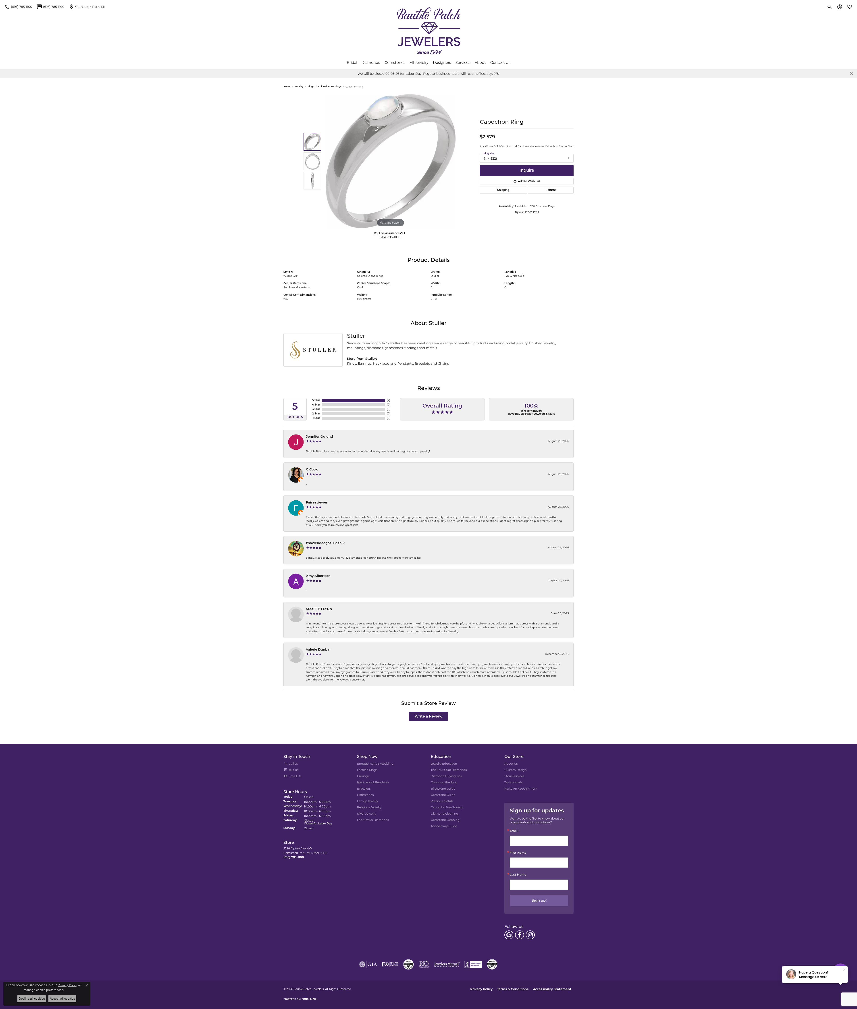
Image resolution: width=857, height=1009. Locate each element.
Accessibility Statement (552, 989)
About (480, 62)
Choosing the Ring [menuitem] (444, 782)
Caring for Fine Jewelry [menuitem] (447, 807)
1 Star (316, 418)
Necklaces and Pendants (393, 364)
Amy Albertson (318, 576)
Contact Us (500, 62)
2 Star (316, 413)
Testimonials (513, 782)
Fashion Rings (367, 770)
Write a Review (429, 716)
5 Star (316, 400)
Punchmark (309, 999)
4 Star (316, 405)
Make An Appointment (520, 788)
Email (514, 831)
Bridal (352, 62)
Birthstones (365, 795)
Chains (443, 364)
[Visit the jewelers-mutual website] (447, 964)
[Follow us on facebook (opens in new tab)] (519, 934)
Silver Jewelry (366, 813)
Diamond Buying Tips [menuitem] (446, 776)
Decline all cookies (32, 998)
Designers (442, 62)
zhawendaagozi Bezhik (325, 543)
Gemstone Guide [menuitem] (443, 795)
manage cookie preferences (43, 990)
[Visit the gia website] (368, 964)
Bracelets (422, 364)
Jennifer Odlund (319, 437)
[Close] (851, 73)
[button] (829, 6)
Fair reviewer (316, 502)
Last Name (518, 874)
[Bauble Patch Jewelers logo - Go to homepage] (428, 30)
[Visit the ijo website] (390, 964)
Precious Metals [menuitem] (442, 801)
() (388, 400)
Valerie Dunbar (318, 649)
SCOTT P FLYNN (319, 609)
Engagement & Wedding (375, 763)
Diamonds (371, 62)
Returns (550, 190)
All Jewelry (419, 62)
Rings (311, 86)
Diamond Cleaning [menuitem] (444, 813)
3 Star (316, 409)
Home (286, 86)
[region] (391, 161)
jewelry (299, 86)
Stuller (435, 275)
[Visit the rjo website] (424, 964)
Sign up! (539, 901)
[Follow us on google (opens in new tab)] (508, 934)
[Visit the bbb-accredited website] (473, 964)
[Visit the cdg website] (408, 964)
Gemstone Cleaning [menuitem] (445, 820)
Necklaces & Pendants (373, 782)
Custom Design (515, 770)
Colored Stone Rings (329, 86)
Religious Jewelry (369, 807)
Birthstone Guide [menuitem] (443, 788)
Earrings (364, 364)
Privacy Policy (481, 989)
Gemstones (395, 62)
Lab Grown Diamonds (373, 820)
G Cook (312, 469)
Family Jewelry (367, 801)
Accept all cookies (62, 998)
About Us (511, 763)
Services (463, 62)
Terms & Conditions (512, 989)
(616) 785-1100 (390, 237)
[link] (18, 6)
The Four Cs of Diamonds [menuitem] (449, 770)
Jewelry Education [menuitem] (444, 763)
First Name (518, 852)
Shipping (503, 190)
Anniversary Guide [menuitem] (444, 826)
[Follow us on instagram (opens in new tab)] (530, 934)
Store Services (514, 776)
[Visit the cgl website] (492, 964)
